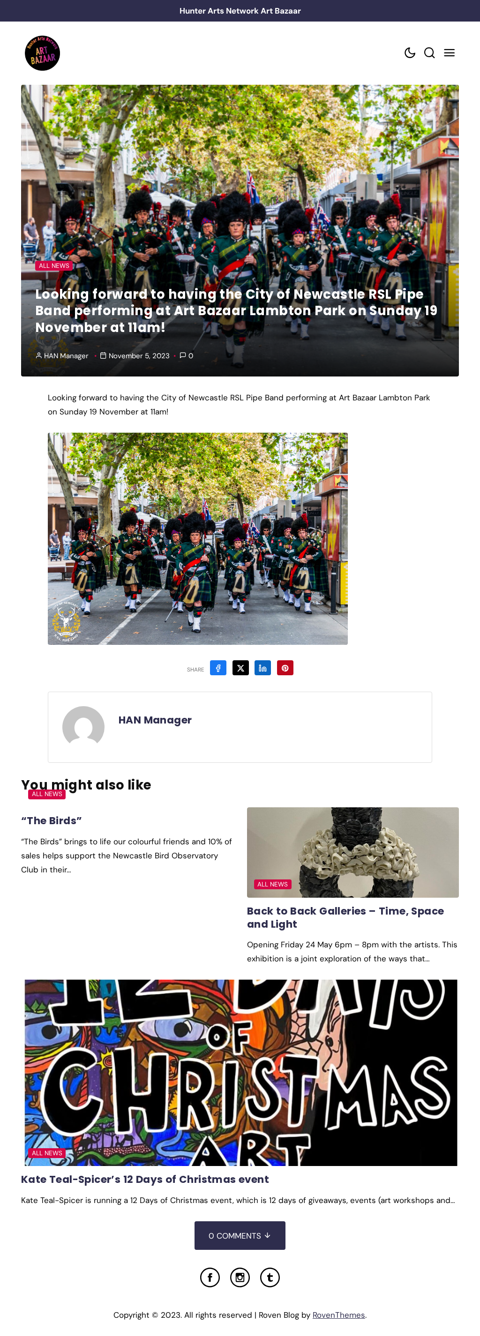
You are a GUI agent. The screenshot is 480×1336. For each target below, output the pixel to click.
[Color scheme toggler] (410, 53)
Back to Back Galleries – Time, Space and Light (345, 917)
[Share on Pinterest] (285, 667)
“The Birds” (51, 820)
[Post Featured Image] (353, 852)
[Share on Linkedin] (263, 667)
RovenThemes (339, 1315)
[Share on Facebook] (218, 667)
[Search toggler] (429, 53)
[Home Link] (42, 53)
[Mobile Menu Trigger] (449, 53)
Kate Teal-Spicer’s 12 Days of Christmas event (145, 1179)
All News (54, 266)
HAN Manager (66, 356)
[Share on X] (240, 667)
